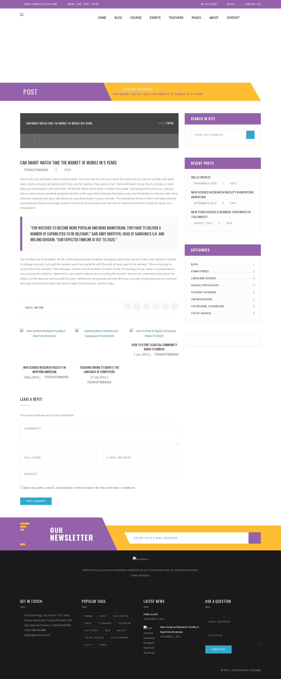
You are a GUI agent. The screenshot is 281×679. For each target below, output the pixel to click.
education (124, 623)
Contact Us (253, 4)
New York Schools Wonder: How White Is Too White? (221, 214)
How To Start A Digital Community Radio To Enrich (154, 346)
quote (88, 645)
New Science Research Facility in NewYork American (44, 369)
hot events (92, 630)
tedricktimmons (36, 170)
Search (250, 135)
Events (52, 672)
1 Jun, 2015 (141, 354)
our (56, 530)
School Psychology (205, 285)
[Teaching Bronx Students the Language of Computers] (99, 345)
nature (38, 307)
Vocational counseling (207, 306)
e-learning (104, 623)
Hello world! (200, 177)
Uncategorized (201, 299)
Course (37, 672)
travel (103, 645)
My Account (209, 4)
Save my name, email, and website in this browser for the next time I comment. (80, 487)
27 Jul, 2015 (98, 377)
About (231, 4)
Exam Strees (200, 271)
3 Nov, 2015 (31, 377)
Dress (88, 623)
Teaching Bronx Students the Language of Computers (99, 369)
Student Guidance (137, 89)
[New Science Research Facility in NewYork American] (44, 345)
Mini (107, 630)
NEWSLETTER (69, 537)
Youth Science (201, 313)
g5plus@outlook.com (40, 4)
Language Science (203, 278)
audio (29, 307)
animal (89, 616)
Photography (119, 637)
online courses (94, 637)
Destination (120, 616)
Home (24, 672)
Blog (194, 264)
